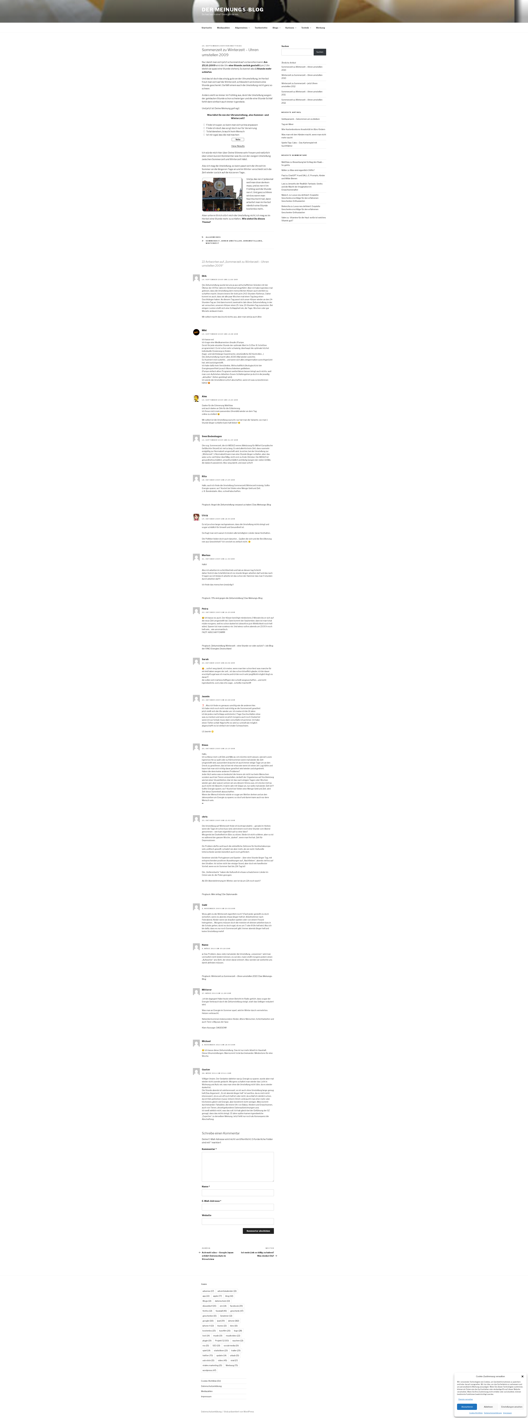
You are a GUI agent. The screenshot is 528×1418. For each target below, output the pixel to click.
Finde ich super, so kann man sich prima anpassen (232, 125)
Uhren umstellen (231, 241)
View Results (238, 146)
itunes (222, 1326)
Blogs (275, 28)
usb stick (208, 1360)
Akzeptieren (467, 1407)
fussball (221, 1311)
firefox (207, 1311)
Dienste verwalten (465, 1399)
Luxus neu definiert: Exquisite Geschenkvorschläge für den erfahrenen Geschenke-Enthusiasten (300, 198)
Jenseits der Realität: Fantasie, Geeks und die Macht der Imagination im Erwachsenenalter (302, 186)
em (223, 1306)
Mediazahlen (223, 28)
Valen (284, 217)
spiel (206, 1350)
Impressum (507, 1413)
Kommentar (209, 1149)
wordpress (209, 1370)
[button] (522, 1376)
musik (217, 1335)
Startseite (207, 28)
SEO (216, 1345)
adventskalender (227, 1291)
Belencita (285, 206)
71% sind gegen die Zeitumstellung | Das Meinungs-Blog (236, 598)
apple (217, 1296)
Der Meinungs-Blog (233, 10)
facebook (236, 1306)
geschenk (236, 1311)
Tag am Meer (287, 124)
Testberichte (261, 28)
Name (206, 1186)
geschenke (210, 1316)
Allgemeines (241, 28)
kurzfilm (224, 1331)
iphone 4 (208, 1326)
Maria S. (285, 195)
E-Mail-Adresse (211, 1201)
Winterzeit (212, 243)
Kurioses (289, 28)
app (206, 1296)
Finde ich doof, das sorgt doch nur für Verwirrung (231, 128)
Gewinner (226, 1316)
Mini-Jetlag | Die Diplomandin (224, 894)
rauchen (237, 1340)
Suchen (285, 46)
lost (206, 1335)
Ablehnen (488, 1407)
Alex (204, 396)
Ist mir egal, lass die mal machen (222, 135)
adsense (208, 1291)
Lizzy (205, 515)
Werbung (320, 28)
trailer (235, 1350)
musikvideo (233, 1335)
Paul (283, 175)
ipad (221, 1321)
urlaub (234, 1355)
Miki (204, 330)
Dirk (204, 276)
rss (206, 1345)
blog (229, 1296)
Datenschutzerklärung (493, 1413)
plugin (207, 1340)
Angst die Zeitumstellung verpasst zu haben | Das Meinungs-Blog (241, 504)
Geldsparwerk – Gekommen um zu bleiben (300, 119)
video (222, 1360)
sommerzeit (213, 241)
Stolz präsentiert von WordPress (239, 1411)
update (221, 1355)
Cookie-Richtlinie (476, 1413)
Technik (305, 28)
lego (238, 1331)
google (208, 1321)
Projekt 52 (222, 1340)
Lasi (283, 183)
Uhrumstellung (252, 241)
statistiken (221, 1350)
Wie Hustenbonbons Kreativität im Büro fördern (303, 129)
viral (234, 1360)
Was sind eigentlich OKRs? (302, 170)
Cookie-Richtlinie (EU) (211, 1381)
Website (206, 1215)
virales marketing (212, 1365)
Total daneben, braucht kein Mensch (225, 131)
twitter (208, 1355)
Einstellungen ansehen (511, 1407)
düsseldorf (209, 1306)
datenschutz (222, 1301)
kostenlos (209, 1331)
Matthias (236, 46)
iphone (233, 1321)
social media (231, 1345)
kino (234, 1326)
